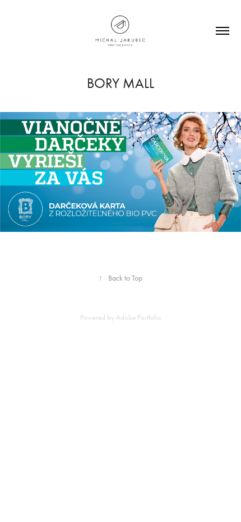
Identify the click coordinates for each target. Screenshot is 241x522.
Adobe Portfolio (138, 317)
